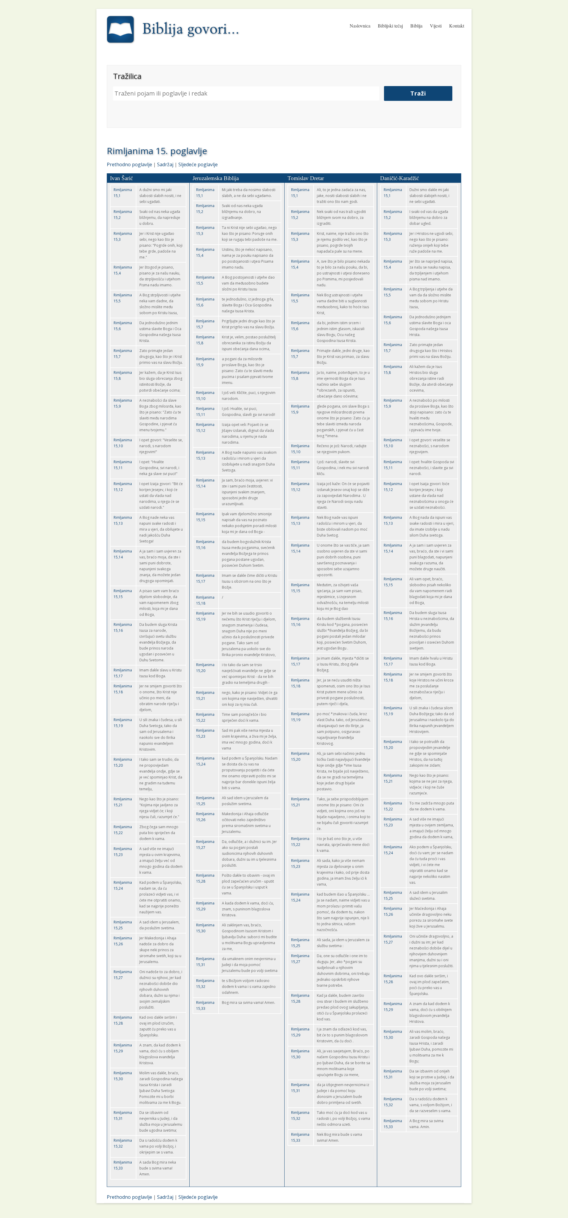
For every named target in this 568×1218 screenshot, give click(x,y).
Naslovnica (360, 25)
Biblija (416, 25)
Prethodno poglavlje (129, 164)
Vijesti (436, 25)
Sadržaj (165, 164)
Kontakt (456, 25)
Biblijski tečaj (390, 25)
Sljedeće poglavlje (198, 164)
